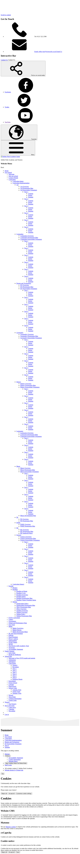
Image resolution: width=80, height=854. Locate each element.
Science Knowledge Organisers (30, 540)
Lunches (11, 684)
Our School (8, 172)
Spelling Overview (22, 610)
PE (17, 517)
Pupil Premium (13, 637)
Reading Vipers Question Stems (26, 600)
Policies (11, 635)
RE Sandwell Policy (26, 533)
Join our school (13, 176)
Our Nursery (12, 704)
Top (3, 773)
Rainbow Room (17, 679)
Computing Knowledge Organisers (31, 239)
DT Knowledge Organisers (28, 288)
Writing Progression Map (24, 616)
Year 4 (26, 213)
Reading (15, 589)
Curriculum (12, 179)
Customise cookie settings (23, 793)
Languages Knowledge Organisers (31, 436)
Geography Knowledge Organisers (31, 338)
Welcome (11, 174)
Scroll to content (6, 15)
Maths (10, 626)
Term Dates (12, 697)
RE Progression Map (26, 531)
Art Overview (24, 186)
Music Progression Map (27, 470)
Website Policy (13, 761)
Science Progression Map (28, 538)
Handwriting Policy (22, 603)
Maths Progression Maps (20, 632)
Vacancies (12, 647)
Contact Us (4, 60)
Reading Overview (22, 595)
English (11, 586)
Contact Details (13, 178)
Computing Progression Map (29, 237)
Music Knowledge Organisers (29, 471)
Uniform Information (15, 698)
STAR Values (13, 642)
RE (17, 528)
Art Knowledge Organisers (28, 190)
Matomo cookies (11, 827)
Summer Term (16, 693)
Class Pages (12, 663)
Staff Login (8, 765)
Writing (14, 602)
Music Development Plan (28, 515)
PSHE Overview (25, 524)
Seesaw (11, 695)
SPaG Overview (21, 609)
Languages (19, 431)
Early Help (12, 653)
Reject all (4, 793)
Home (6, 171)
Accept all (11, 793)
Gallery (11, 619)
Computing (19, 234)
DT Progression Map (26, 287)
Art (17, 185)
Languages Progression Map (29, 435)
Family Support (9, 651)
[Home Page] (10, 156)
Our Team (12, 625)
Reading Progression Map (24, 598)
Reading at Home (21, 591)
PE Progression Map (26, 521)
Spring (30, 195)
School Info (8, 656)
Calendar (11, 709)
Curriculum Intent (17, 181)
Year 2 (26, 199)
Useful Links (13, 700)
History (18, 382)
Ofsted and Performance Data (18, 623)
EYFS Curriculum (14, 618)
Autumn (30, 193)
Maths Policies (16, 630)
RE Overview (24, 530)
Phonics (14, 588)
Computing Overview (27, 236)
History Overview (25, 383)
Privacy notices (13, 639)
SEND (11, 644)
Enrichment (12, 681)
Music (18, 466)
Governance (12, 621)
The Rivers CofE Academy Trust (19, 646)
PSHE (18, 522)
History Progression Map (28, 385)
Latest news (12, 707)
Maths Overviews (17, 628)
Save (17, 852)
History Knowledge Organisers (30, 387)
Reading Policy (21, 596)
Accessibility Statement (16, 649)
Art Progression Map (26, 188)
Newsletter (12, 711)
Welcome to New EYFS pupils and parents (22, 658)
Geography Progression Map (29, 336)
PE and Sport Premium (16, 633)
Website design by (14, 770)
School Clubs (13, 688)
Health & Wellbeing (15, 654)
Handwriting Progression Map (25, 605)
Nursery (14, 665)
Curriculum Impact (18, 584)
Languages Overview (27, 433)
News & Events (9, 705)
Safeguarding (13, 640)
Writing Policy (20, 614)
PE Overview (24, 519)
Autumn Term (16, 690)
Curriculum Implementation (20, 183)
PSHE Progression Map (27, 526)
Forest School (13, 683)
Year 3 (26, 206)
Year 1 (26, 192)
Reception (15, 667)
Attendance (12, 661)
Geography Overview (27, 334)
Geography (19, 332)
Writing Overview (22, 612)
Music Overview (25, 468)
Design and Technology (23, 283)
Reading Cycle (21, 593)
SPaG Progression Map (23, 607)
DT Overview (24, 285)
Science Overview (26, 537)
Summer (30, 197)
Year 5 (26, 220)
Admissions (12, 660)
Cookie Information (15, 759)
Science (18, 535)
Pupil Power (12, 686)
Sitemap (7, 754)
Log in (7, 714)
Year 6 (26, 227)
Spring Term (16, 691)
